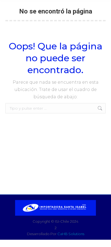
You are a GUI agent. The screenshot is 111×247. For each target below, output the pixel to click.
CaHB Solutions (70, 234)
